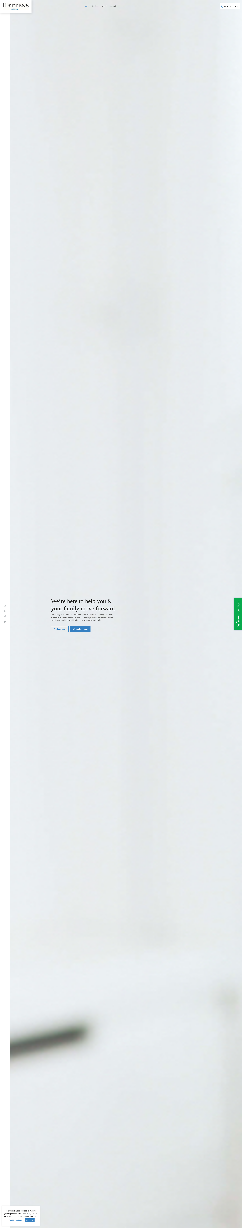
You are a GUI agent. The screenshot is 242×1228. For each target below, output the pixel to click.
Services (95, 6)
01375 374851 (231, 6)
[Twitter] (5, 622)
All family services (80, 629)
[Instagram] (5, 606)
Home (86, 6)
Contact (113, 6)
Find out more (60, 629)
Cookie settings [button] (15, 1220)
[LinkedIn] (5, 611)
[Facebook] (5, 617)
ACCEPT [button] (29, 1220)
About (104, 6)
